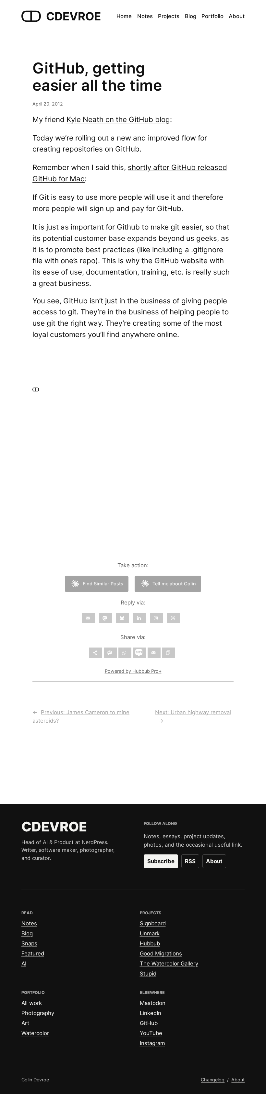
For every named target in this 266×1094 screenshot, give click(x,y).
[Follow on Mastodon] (105, 618)
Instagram (152, 1043)
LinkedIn (150, 1013)
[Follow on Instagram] (156, 618)
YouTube (151, 1033)
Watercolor (35, 1033)
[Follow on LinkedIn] (139, 618)
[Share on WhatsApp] (124, 653)
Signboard (153, 923)
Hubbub (150, 943)
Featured (32, 953)
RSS (190, 861)
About (214, 861)
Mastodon (152, 1003)
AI (23, 963)
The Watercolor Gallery (169, 963)
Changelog (212, 1079)
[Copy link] (168, 653)
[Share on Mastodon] (110, 653)
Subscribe (161, 861)
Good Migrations (161, 953)
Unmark (150, 933)
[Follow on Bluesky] (122, 618)
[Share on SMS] (139, 653)
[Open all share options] (95, 653)
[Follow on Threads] (173, 618)
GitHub (149, 1023)
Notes (29, 923)
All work (31, 1003)
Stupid (148, 973)
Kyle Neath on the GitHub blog (118, 119)
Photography (37, 1013)
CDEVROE (73, 16)
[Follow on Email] (88, 618)
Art (25, 1023)
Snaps (29, 943)
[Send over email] (154, 653)
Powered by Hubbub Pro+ (133, 671)
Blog (27, 933)
